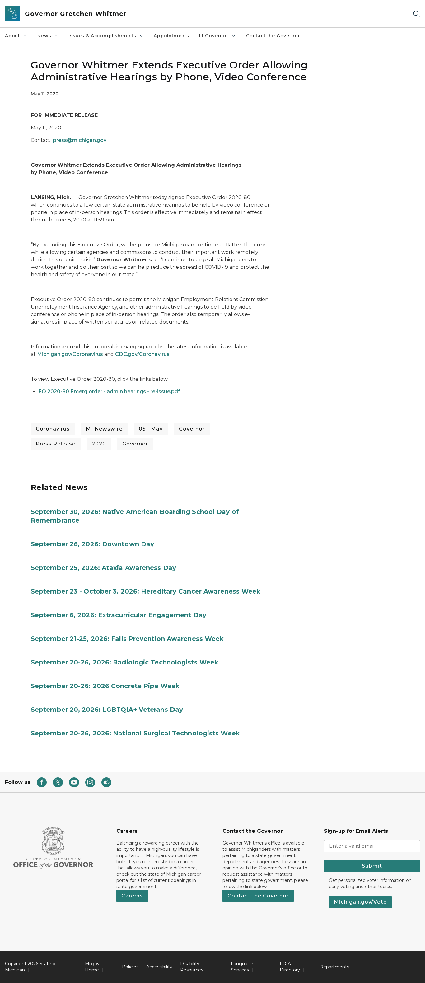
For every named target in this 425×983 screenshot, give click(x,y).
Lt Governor (214, 36)
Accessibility (159, 967)
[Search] (416, 14)
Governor (192, 429)
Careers (132, 896)
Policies (130, 967)
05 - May (151, 429)
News (44, 36)
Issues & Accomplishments (102, 36)
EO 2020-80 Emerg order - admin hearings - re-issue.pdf (109, 391)
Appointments (171, 36)
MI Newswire (104, 429)
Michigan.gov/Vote (360, 902)
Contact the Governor (273, 36)
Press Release (56, 444)
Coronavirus (53, 429)
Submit (372, 866)
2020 (99, 444)
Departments (334, 967)
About (12, 36)
